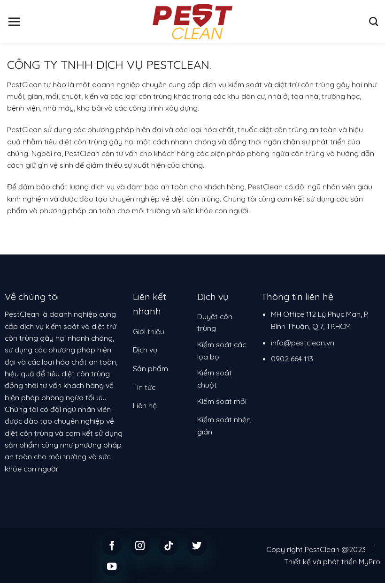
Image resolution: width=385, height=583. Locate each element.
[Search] (373, 21)
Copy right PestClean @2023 (316, 549)
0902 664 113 (292, 358)
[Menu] (14, 21)
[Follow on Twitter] (197, 545)
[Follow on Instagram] (140, 545)
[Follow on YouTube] (112, 566)
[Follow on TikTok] (169, 545)
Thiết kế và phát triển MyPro (332, 561)
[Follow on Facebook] (112, 545)
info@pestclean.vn (302, 342)
